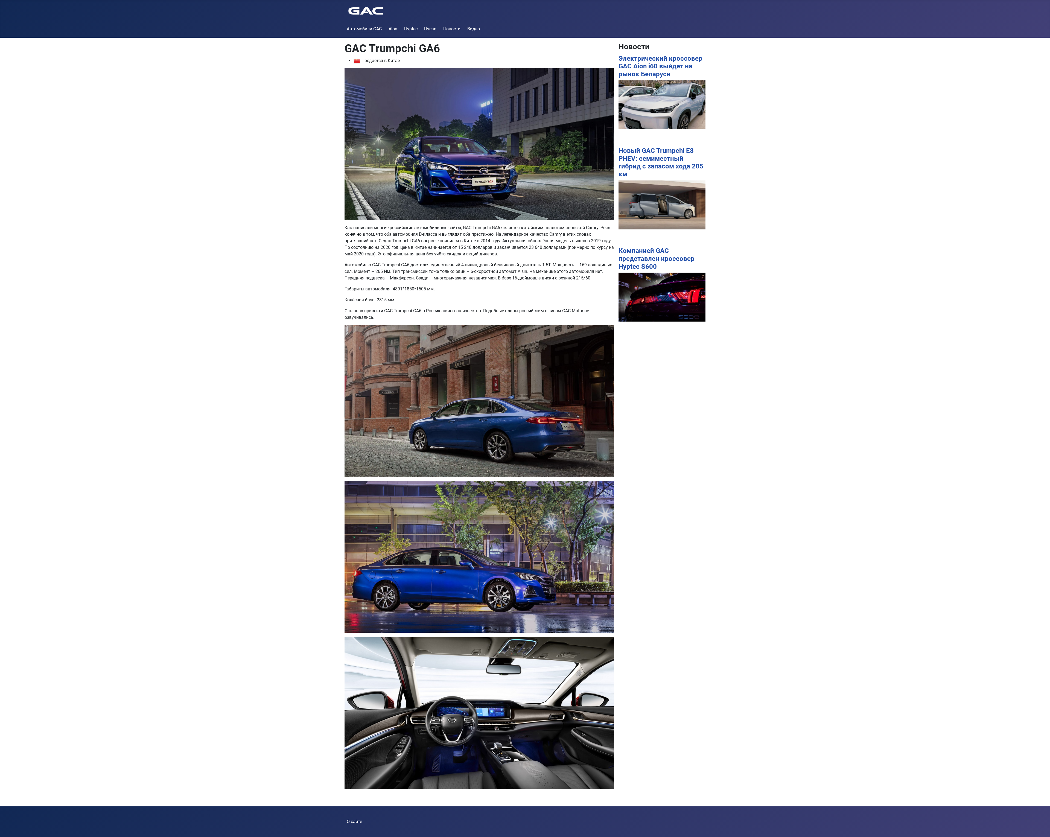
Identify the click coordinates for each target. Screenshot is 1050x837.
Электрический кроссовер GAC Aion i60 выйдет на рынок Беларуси (660, 66)
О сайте (354, 821)
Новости (451, 28)
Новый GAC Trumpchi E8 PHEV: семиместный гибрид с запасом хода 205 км (661, 162)
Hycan (430, 28)
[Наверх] (1040, 827)
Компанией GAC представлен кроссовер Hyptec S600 (657, 258)
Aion (393, 28)
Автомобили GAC (364, 28)
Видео (473, 28)
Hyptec (411, 28)
